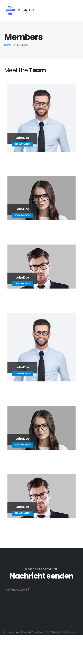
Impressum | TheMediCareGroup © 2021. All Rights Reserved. (41, 632)
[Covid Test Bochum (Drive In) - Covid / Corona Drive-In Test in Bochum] (20, 10)
